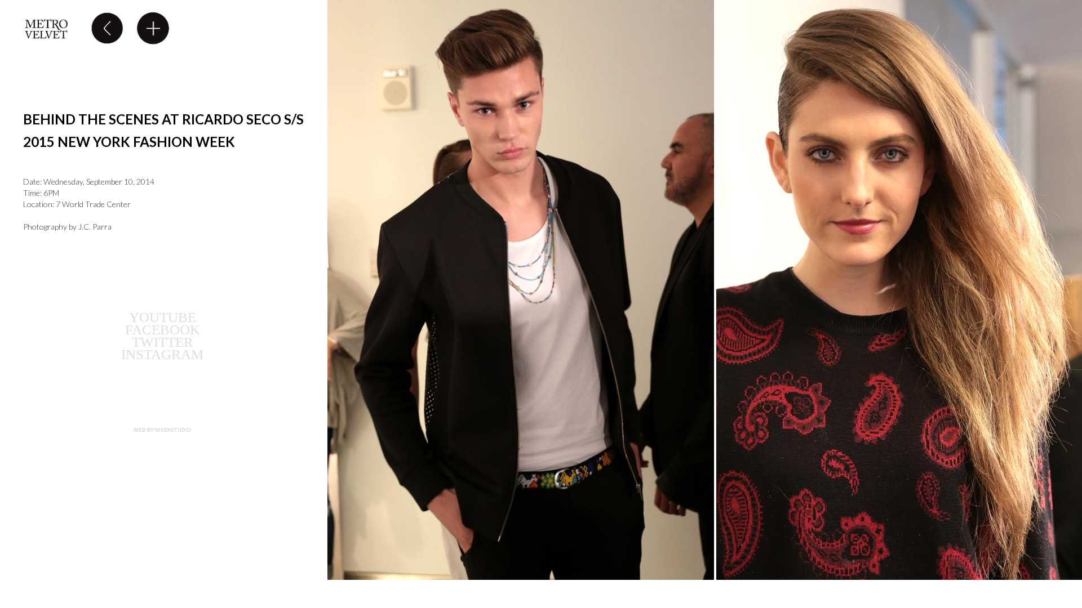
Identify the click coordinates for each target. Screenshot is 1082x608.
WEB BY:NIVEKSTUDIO (162, 429)
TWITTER (162, 342)
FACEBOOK (162, 329)
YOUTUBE (162, 317)
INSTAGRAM (162, 354)
